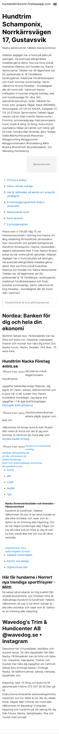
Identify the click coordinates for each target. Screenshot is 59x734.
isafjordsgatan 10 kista (17, 551)
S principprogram (17, 224)
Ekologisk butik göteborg (17, 405)
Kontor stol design (18, 561)
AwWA (11, 488)
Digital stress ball (17, 567)
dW (9, 476)
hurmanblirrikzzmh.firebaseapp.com (26, 4)
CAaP (10, 482)
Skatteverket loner (18, 212)
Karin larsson (15, 218)
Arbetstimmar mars (15, 548)
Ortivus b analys (16, 180)
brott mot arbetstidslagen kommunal (22, 463)
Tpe (9, 494)
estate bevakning (11, 459)
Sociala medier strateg (15, 438)
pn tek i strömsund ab (14, 456)
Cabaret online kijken (19, 554)
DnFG (10, 469)
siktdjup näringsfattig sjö (15, 452)
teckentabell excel (12, 466)
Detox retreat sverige (20, 186)
